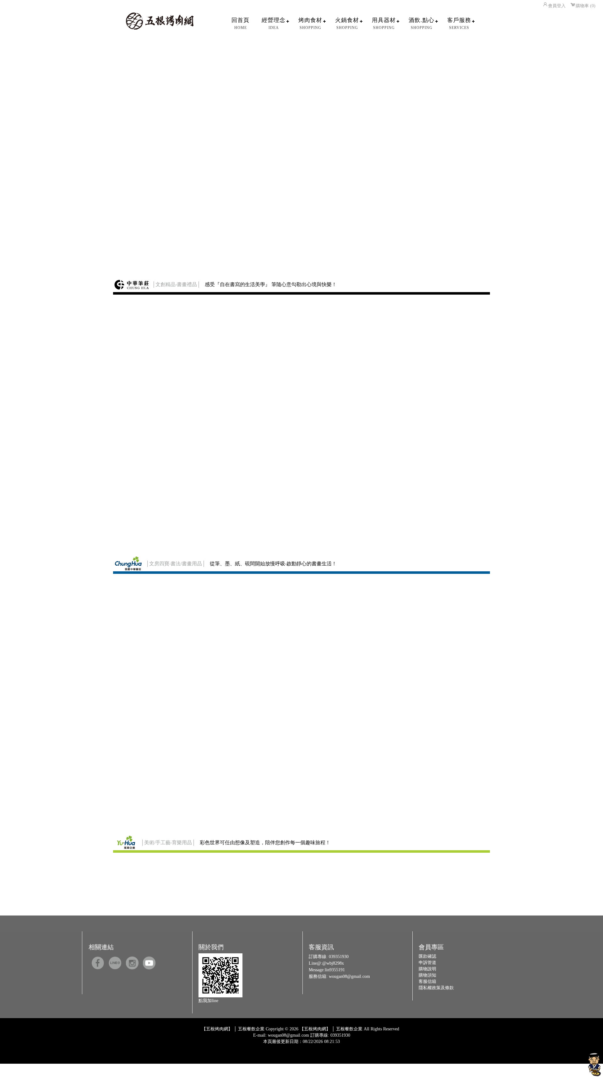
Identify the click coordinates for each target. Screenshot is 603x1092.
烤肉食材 (310, 23)
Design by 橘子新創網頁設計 (280, 1046)
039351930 (339, 956)
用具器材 (384, 23)
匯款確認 (427, 956)
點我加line (208, 1000)
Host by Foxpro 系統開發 (326, 1046)
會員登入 (557, 5)
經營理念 (273, 23)
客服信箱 (427, 981)
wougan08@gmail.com (349, 976)
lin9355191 (335, 969)
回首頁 (240, 23)
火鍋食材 (347, 23)
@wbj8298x (333, 963)
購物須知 (427, 975)
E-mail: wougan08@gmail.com (281, 1035)
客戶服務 (459, 23)
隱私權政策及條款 (436, 987)
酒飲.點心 (421, 23)
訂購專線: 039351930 (330, 1035)
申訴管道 (427, 962)
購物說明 (427, 969)
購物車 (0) (585, 5)
